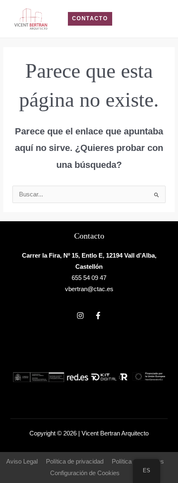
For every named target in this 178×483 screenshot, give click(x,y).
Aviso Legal (22, 461)
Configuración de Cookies (85, 473)
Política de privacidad (74, 461)
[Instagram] (80, 315)
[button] (90, 19)
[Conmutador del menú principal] (161, 19)
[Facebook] (98, 315)
